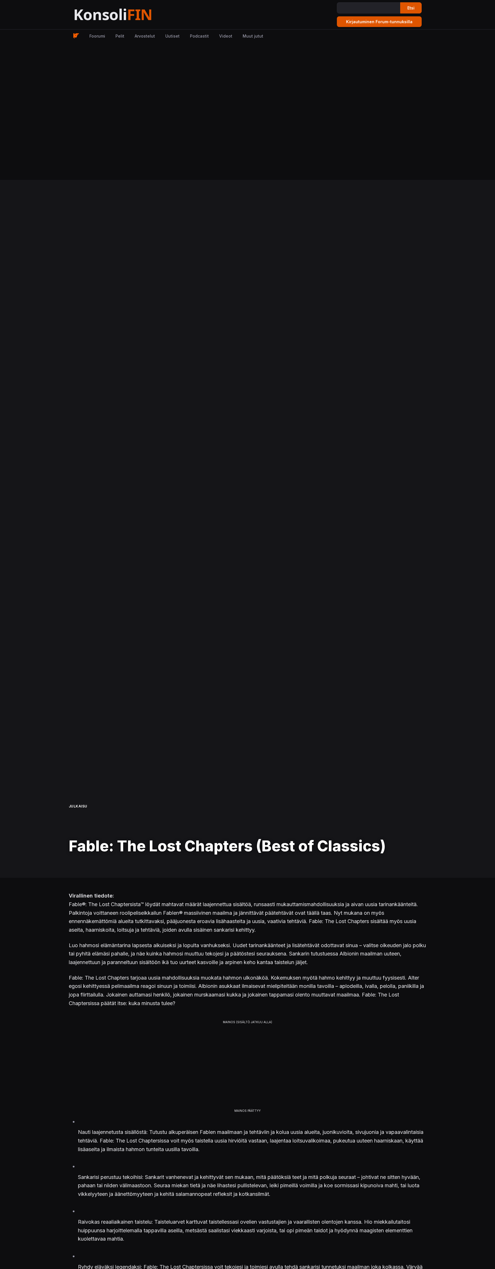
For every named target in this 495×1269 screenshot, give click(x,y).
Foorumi (97, 36)
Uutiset (172, 36)
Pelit (119, 36)
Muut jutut (253, 36)
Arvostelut (145, 36)
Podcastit (199, 36)
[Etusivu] (127, 15)
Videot (225, 36)
